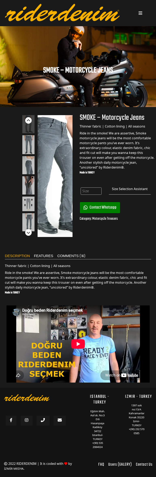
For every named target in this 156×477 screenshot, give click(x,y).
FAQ (101, 464)
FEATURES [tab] (43, 256)
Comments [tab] (71, 256)
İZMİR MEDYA (14, 468)
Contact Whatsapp (103, 207)
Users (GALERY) (120, 464)
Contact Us (144, 464)
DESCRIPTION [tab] (17, 256)
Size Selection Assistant (130, 189)
